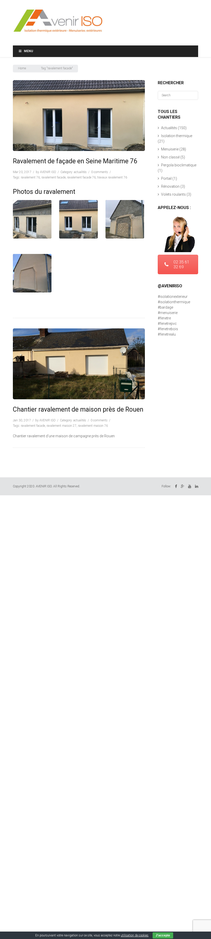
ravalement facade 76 (81, 177)
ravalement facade (53, 177)
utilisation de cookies (134, 935)
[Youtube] (189, 486)
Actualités (80, 172)
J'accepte (163, 935)
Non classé (170, 157)
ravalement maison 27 (61, 426)
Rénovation (170, 186)
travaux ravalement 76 (112, 177)
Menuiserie (170, 149)
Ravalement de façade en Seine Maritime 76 (75, 161)
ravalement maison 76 (93, 426)
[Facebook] (176, 486)
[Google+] (182, 486)
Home (22, 68)
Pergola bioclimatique (178, 165)
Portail (166, 178)
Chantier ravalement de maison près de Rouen (78, 409)
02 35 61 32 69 (181, 264)
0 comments (99, 172)
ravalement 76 (30, 177)
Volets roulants (173, 194)
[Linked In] (196, 486)
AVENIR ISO (48, 172)
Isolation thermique (176, 136)
